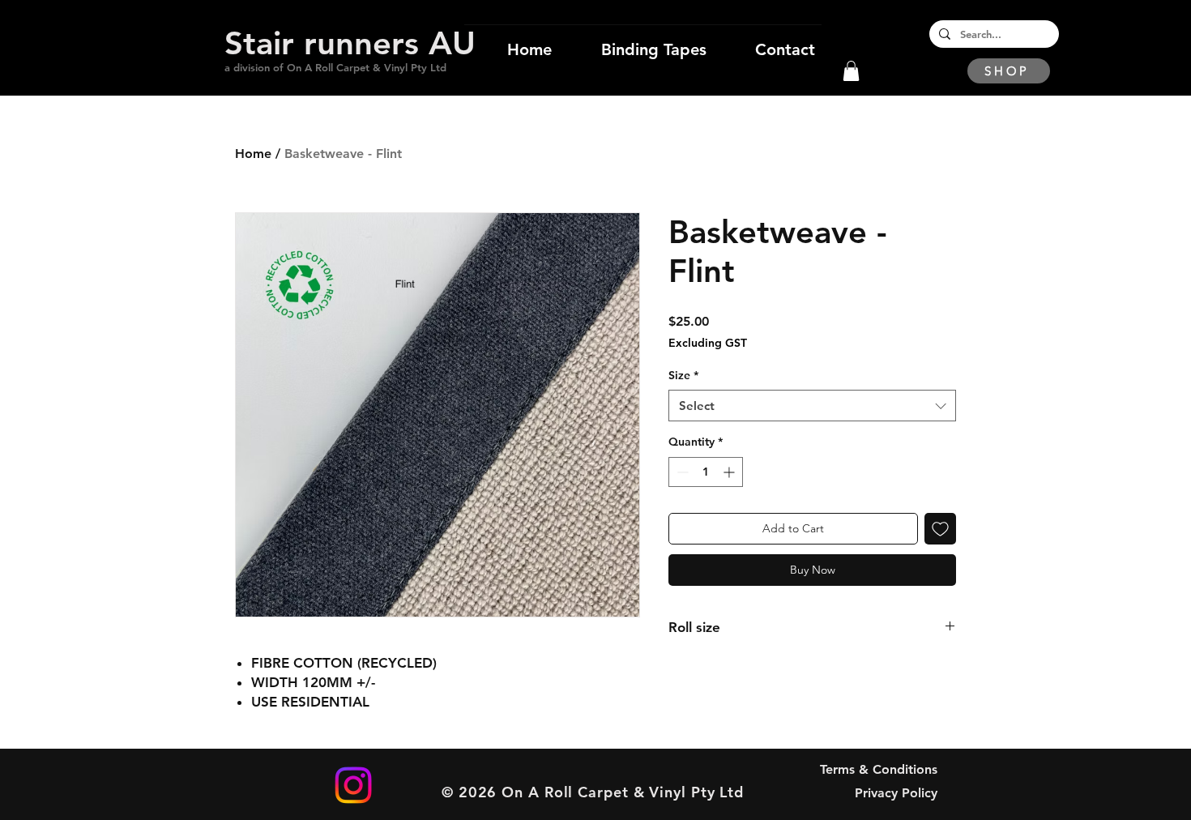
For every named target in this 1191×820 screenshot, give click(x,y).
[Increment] (730, 472)
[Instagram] (353, 785)
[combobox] (812, 405)
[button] (851, 71)
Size (683, 375)
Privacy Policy (896, 793)
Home (253, 153)
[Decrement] (681, 472)
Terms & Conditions (878, 769)
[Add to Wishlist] (940, 529)
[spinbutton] (705, 472)
